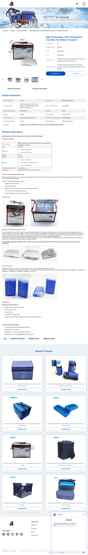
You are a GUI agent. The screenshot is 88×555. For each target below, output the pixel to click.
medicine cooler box (18, 338)
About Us (34, 525)
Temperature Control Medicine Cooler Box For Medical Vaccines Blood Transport (22, 504)
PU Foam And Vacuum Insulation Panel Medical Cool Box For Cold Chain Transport (22, 385)
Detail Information (14, 89)
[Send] (83, 552)
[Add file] (54, 552)
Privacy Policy (6, 551)
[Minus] (84, 514)
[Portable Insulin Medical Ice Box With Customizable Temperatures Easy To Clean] (66, 409)
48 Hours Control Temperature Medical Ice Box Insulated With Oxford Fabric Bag (22, 424)
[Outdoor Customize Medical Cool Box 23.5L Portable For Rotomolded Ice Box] (22, 448)
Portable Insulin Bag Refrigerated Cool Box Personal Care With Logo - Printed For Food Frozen (66, 385)
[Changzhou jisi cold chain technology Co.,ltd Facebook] (3, 534)
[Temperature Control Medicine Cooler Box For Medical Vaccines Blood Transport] (22, 488)
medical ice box (34, 338)
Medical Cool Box (22, 30)
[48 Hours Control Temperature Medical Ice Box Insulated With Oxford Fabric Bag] (22, 409)
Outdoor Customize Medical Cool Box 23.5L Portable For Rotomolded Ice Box (22, 464)
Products (12, 30)
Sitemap (13, 551)
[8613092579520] (12, 534)
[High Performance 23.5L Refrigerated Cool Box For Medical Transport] (22, 54)
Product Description (39, 89)
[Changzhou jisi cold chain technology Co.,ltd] (11, 3)
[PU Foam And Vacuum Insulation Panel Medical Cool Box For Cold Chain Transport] (22, 369)
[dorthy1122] (21, 534)
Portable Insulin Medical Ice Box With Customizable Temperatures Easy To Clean (66, 424)
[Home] (11, 525)
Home (6, 30)
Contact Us (34, 535)
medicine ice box (49, 338)
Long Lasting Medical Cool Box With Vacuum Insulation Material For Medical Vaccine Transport (65, 464)
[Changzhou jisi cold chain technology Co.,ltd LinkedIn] (8, 534)
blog (32, 532)
